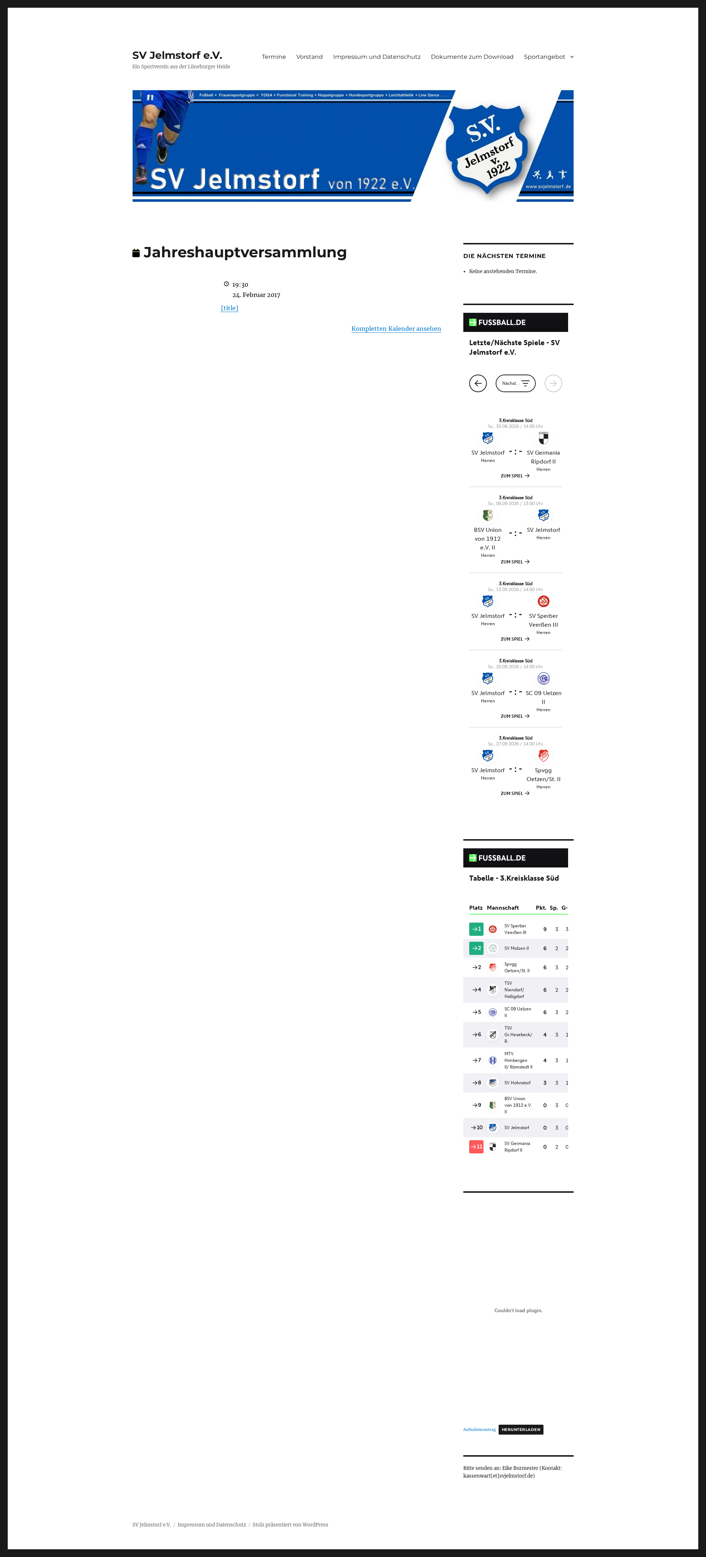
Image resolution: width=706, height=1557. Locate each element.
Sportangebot (545, 56)
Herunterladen (521, 1429)
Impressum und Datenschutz (377, 56)
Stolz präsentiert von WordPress (290, 1525)
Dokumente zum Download (472, 56)
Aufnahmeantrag (479, 1429)
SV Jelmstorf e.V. (177, 55)
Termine (274, 56)
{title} (230, 308)
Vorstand (309, 56)
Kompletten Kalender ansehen (396, 328)
